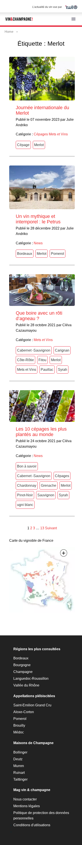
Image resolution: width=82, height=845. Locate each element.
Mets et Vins (58, 134)
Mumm (18, 766)
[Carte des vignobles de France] (42, 579)
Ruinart (19, 772)
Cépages (41, 134)
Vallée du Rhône (26, 685)
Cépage (23, 145)
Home (9, 31)
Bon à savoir (27, 466)
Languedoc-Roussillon (31, 678)
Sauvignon (45, 495)
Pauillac (47, 369)
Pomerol (57, 253)
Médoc (18, 732)
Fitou (42, 360)
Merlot (39, 145)
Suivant (51, 528)
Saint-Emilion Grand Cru (32, 705)
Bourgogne (22, 665)
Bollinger (20, 752)
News (38, 243)
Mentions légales (26, 806)
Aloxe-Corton (23, 712)
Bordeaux (24, 253)
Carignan (62, 350)
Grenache (48, 485)
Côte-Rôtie (25, 360)
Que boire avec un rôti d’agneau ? (39, 315)
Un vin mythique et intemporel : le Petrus (38, 219)
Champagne (23, 672)
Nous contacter (25, 799)
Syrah (62, 369)
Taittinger (20, 779)
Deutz (18, 759)
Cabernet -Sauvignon (33, 350)
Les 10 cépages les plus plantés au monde (41, 431)
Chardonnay (26, 485)
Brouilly (19, 725)
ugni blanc (25, 505)
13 (42, 528)
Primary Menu (73, 19)
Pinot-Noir (25, 495)
